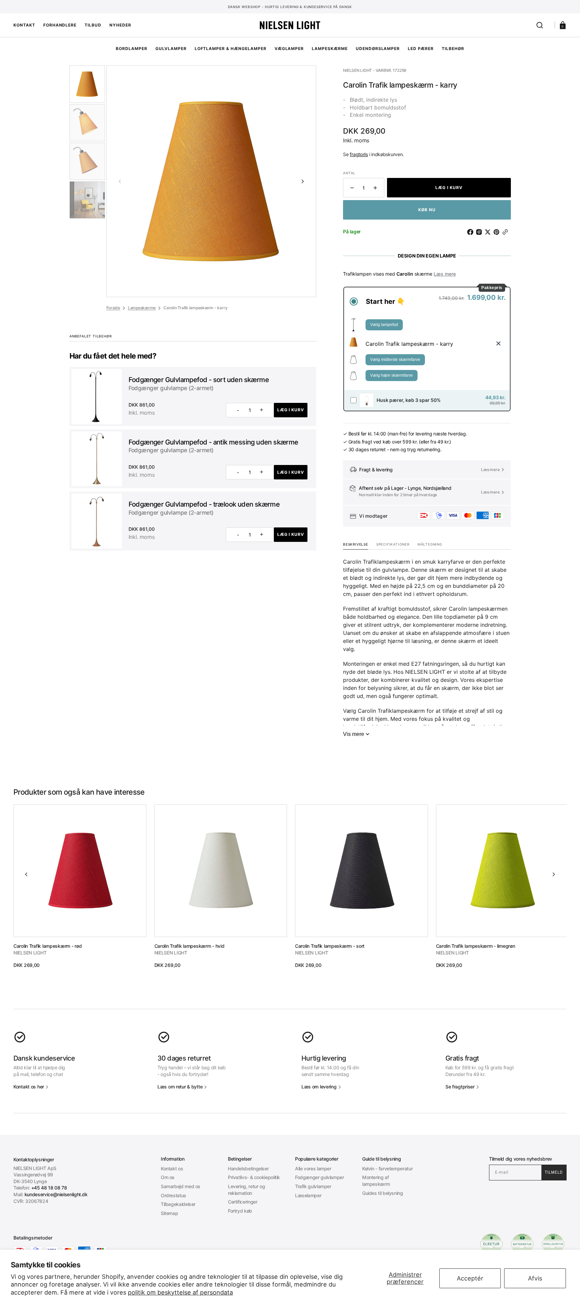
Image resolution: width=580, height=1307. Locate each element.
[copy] (506, 232)
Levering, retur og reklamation (246, 1189)
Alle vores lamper (313, 1168)
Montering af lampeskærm (376, 1180)
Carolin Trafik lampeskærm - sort (330, 946)
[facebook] (471, 232)
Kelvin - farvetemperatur (387, 1168)
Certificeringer (242, 1202)
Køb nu (427, 209)
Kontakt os (172, 1168)
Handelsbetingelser (248, 1168)
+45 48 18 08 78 (49, 1188)
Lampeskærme (142, 307)
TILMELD (554, 1172)
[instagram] (480, 232)
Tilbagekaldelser (178, 1204)
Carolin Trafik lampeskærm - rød (47, 946)
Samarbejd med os (180, 1186)
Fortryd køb (240, 1211)
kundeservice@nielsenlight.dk (56, 1194)
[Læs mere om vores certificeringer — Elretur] (491, 1244)
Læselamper (308, 1195)
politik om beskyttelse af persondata (180, 1292)
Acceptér (470, 1278)
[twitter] (489, 232)
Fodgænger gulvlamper (319, 1177)
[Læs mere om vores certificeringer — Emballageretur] (553, 1244)
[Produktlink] (79, 886)
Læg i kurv (290, 409)
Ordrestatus (173, 1195)
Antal (349, 173)
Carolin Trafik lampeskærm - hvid (189, 946)
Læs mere (445, 274)
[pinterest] (497, 232)
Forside (113, 307)
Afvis (535, 1278)
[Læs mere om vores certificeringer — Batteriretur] (522, 1244)
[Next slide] (302, 181)
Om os (168, 1177)
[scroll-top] (290, 1292)
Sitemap (169, 1213)
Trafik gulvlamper (313, 1186)
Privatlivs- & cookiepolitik (254, 1177)
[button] (540, 25)
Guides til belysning (382, 1193)
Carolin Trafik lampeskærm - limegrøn (475, 946)
